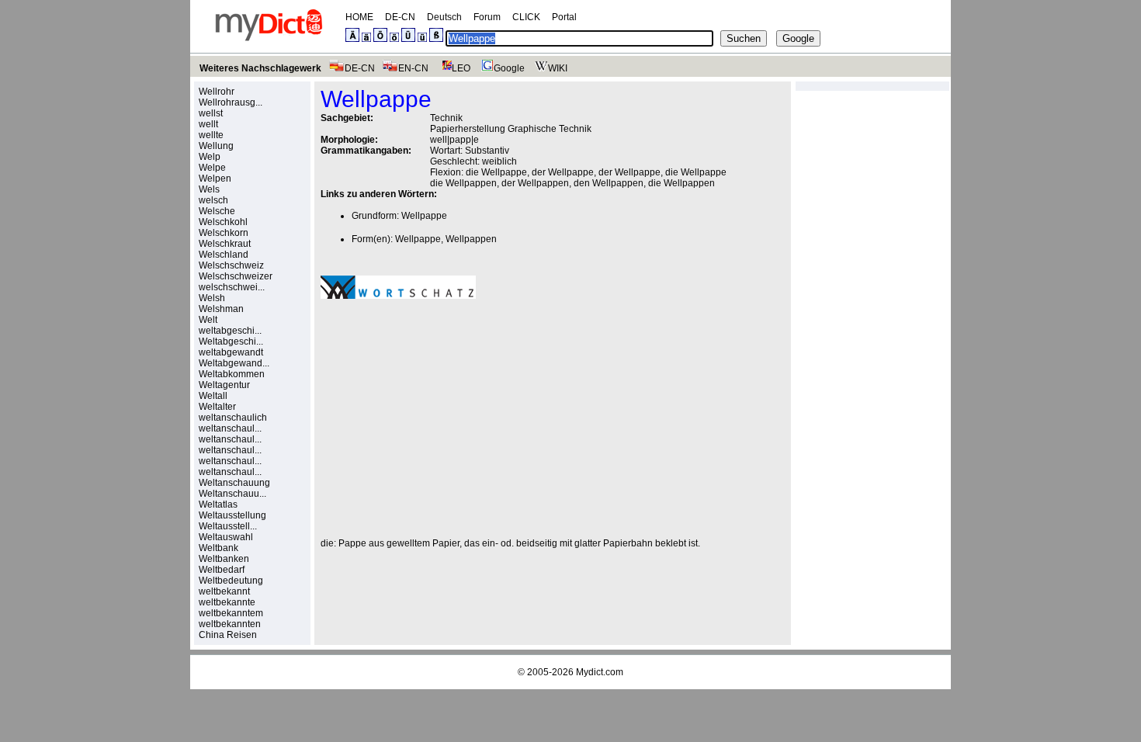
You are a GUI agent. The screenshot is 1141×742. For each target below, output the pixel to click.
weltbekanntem (231, 613)
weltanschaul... (230, 428)
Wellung (216, 145)
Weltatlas (218, 504)
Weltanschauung (234, 482)
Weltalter (217, 406)
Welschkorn (223, 232)
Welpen (215, 178)
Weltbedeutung (231, 580)
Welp (209, 156)
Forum (487, 17)
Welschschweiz (231, 265)
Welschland (223, 254)
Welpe (212, 167)
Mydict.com (599, 672)
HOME (359, 17)
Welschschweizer (235, 276)
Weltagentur (224, 385)
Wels (209, 189)
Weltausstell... (228, 526)
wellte (211, 135)
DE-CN (400, 17)
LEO (461, 68)
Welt (208, 319)
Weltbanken (224, 558)
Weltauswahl (226, 537)
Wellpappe (424, 215)
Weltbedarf (221, 569)
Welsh (212, 298)
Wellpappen (471, 239)
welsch (213, 200)
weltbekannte (227, 602)
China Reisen (228, 634)
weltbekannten (230, 624)
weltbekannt (224, 591)
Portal (564, 17)
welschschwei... (232, 287)
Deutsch (444, 17)
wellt (208, 124)
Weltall (213, 395)
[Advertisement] (451, 418)
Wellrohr (216, 91)
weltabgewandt (231, 352)
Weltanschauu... (232, 493)
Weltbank (218, 548)
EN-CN (413, 68)
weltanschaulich (233, 417)
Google (509, 68)
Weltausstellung (232, 515)
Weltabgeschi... (231, 341)
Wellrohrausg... (230, 102)
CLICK (526, 17)
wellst (211, 113)
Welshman (221, 308)
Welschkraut (225, 243)
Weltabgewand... (234, 363)
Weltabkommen (232, 374)
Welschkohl (223, 222)
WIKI (557, 68)
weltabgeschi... (230, 330)
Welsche (217, 211)
